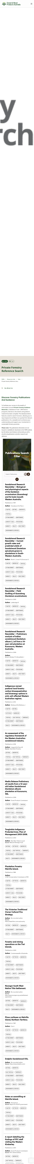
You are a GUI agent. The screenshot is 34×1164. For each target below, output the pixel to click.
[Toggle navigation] (30, 4)
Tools (19, 379)
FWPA (3, 379)
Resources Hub (11, 379)
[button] (2, 388)
